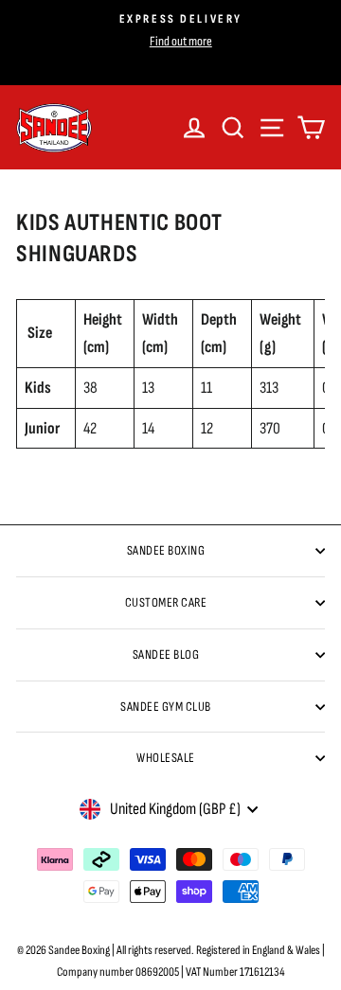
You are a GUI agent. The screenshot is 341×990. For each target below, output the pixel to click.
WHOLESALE (165, 758)
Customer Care (166, 602)
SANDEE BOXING (166, 550)
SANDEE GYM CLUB (165, 706)
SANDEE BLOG (166, 654)
